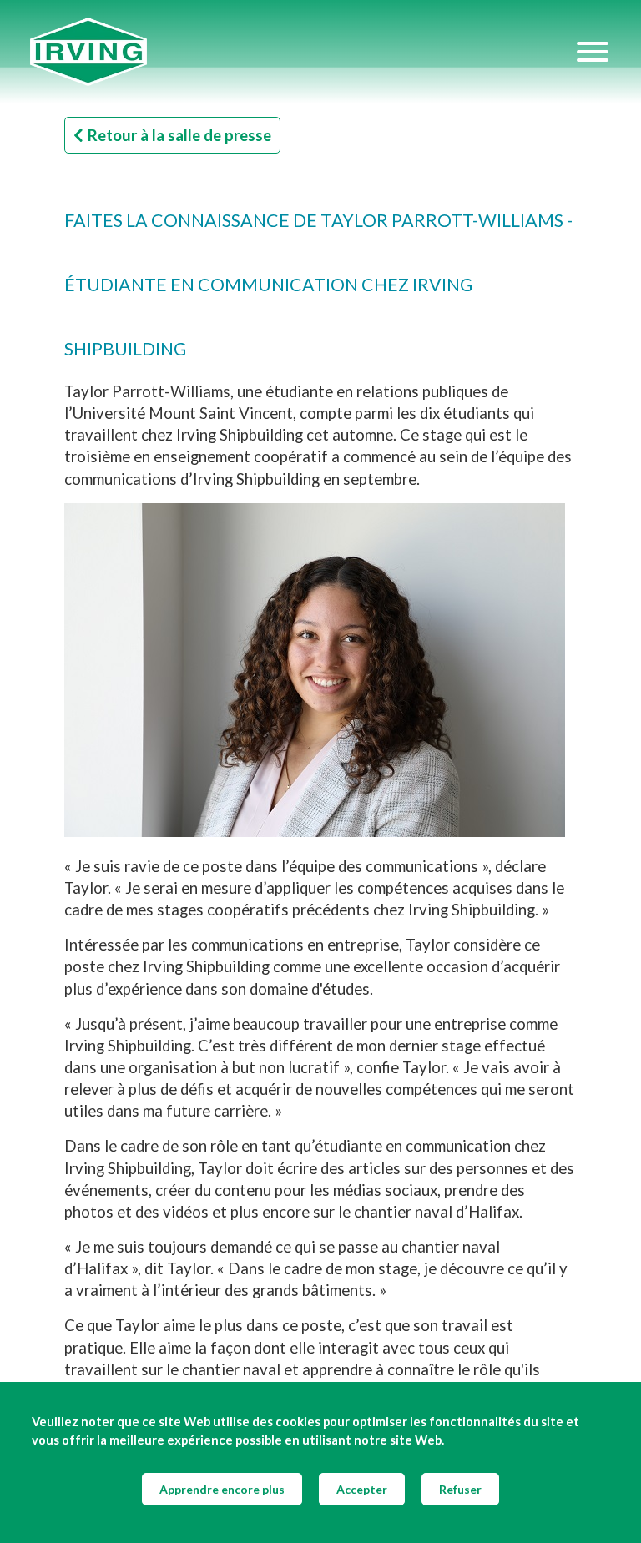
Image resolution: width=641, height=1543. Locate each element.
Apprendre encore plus (222, 1489)
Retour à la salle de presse (179, 135)
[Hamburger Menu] (592, 51)
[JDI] (302, 52)
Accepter (361, 1489)
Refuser (460, 1489)
